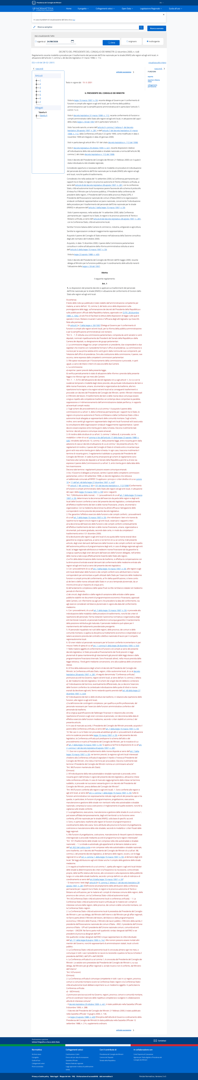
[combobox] (88, 27)
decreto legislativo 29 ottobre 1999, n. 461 (92, 147)
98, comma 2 (84, 485)
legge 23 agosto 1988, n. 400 (86, 254)
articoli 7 (74, 485)
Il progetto (35, 1057)
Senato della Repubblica (107, 1060)
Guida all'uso (36, 1060)
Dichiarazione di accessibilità (87, 1076)
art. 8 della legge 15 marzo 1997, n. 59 (106, 879)
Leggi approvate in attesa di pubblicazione (79, 1066)
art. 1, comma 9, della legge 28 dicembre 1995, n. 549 (116, 645)
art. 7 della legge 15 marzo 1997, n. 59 (109, 568)
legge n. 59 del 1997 (86, 121)
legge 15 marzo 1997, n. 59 (86, 100)
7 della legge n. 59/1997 (90, 325)
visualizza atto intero (157, 62)
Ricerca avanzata (156, 28)
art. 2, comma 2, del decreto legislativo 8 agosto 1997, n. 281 (104, 746)
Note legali (54, 1076)
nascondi (39, 68)
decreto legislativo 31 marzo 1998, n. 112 (91, 115)
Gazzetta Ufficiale (72, 1060)
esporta (150, 76)
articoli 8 (93, 882)
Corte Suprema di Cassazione (143, 1054)
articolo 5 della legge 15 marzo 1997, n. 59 (88, 249)
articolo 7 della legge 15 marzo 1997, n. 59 (107, 207)
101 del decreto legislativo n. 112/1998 (112, 485)
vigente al (41, 41)
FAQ (73, 1076)
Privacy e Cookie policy (40, 1076)
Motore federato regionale (74, 1063)
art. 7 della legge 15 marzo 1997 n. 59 (90, 517)
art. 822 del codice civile (80, 847)
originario (133, 41)
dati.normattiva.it (106, 1076)
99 (92, 485)
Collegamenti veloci (38, 1063)
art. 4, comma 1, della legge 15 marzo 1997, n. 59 (110, 792)
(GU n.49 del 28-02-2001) (43, 62)
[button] (72, 41)
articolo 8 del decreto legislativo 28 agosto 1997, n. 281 (98, 185)
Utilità (68, 1069)
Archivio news (36, 1054)
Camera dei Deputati (106, 1057)
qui (74, 19)
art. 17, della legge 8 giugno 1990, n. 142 (87, 940)
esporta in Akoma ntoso (154, 81)
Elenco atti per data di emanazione (77, 1057)
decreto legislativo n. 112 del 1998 (123, 142)
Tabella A (43, 115)
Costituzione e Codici (72, 1054)
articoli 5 (74, 325)
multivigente (154, 41)
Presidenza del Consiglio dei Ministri (111, 1054)
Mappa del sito (65, 1076)
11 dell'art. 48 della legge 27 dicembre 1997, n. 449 (92, 482)
